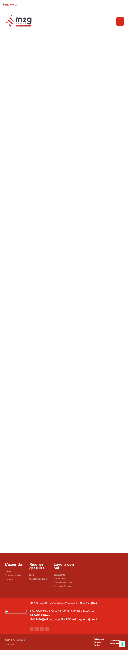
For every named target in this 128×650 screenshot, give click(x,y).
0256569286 (39, 615)
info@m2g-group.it (49, 619)
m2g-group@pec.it (85, 619)
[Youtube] (32, 4)
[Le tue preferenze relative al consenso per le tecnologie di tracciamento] (122, 644)
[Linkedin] (38, 4)
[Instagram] (26, 4)
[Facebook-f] (32, 629)
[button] (120, 21)
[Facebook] (20, 4)
